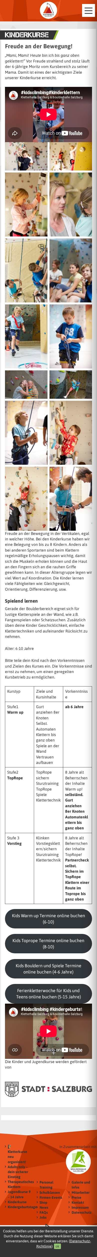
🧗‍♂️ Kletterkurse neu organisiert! (17, 1154)
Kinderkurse (17, 1202)
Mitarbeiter (81, 1193)
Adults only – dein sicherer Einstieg (18, 1172)
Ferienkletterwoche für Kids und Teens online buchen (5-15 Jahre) (48, 993)
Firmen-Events (51, 1198)
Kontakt (78, 1202)
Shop (43, 1202)
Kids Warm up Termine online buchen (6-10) (48, 918)
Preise (76, 1198)
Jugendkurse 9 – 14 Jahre (19, 1194)
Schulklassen (50, 1193)
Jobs (43, 1217)
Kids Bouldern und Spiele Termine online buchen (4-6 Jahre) (48, 968)
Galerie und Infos (81, 1184)
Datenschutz (82, 1212)
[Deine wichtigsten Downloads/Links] (48, 10)
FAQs (44, 1212)
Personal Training (46, 1184)
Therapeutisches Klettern (20, 1184)
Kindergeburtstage (20, 1207)
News (44, 1207)
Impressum (80, 1207)
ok (57, 1246)
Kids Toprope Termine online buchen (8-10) (48, 943)
